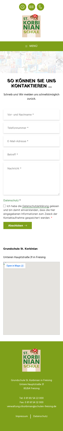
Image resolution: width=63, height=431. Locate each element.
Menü (33, 46)
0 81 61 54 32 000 (34, 402)
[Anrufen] (40, 7)
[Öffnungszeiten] (22, 7)
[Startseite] (31, 26)
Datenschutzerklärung (35, 206)
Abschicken (15, 225)
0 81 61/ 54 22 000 (34, 398)
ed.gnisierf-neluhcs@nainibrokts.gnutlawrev (31, 407)
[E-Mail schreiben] (31, 7)
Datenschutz (11, 200)
